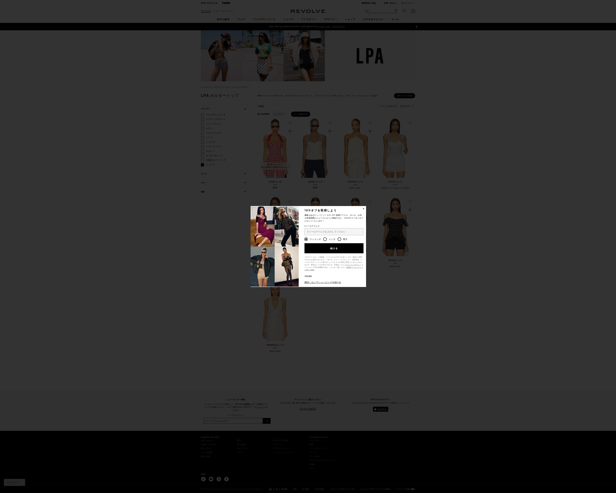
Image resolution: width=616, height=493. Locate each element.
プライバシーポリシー (353, 265)
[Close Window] (363, 208)
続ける (334, 248)
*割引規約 (308, 276)
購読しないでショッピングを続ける (322, 282)
